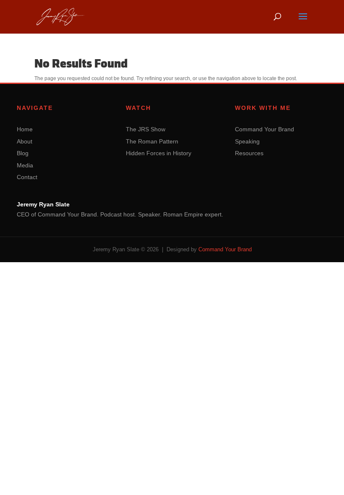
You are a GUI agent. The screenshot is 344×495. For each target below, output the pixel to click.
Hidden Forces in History (158, 153)
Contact (27, 177)
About (24, 141)
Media (25, 165)
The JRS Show (145, 129)
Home (25, 129)
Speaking (247, 141)
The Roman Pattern (152, 141)
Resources (249, 153)
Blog (23, 153)
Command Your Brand (264, 129)
